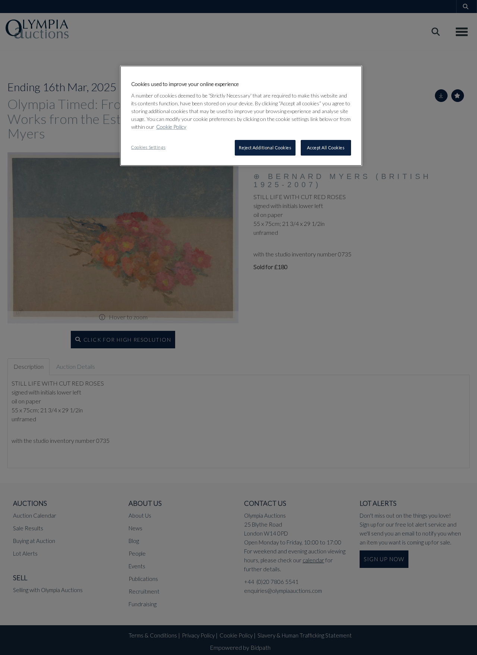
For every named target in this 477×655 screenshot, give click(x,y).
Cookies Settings (148, 147)
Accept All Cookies (325, 147)
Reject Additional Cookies (265, 147)
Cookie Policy (171, 127)
